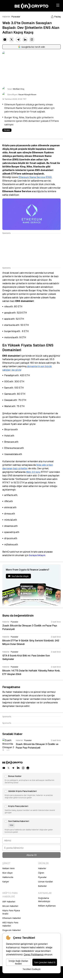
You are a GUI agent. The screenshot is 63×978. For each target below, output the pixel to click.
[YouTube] (4, 39)
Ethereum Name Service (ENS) (35, 177)
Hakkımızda (7, 877)
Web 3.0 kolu (33, 472)
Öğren (41, 872)
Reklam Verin (8, 868)
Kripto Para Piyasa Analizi (11, 912)
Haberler (6, 16)
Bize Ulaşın (7, 872)
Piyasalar (15, 16)
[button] (31, 779)
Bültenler (42, 886)
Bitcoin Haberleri (10, 906)
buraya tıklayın (37, 555)
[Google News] (27, 767)
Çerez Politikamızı (34, 954)
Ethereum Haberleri (11, 918)
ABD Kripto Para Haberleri (10, 924)
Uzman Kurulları (45, 881)
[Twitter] (11, 39)
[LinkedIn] (25, 39)
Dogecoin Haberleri (11, 930)
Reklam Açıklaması (47, 905)
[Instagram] (31, 39)
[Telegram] (18, 39)
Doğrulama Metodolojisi (44, 900)
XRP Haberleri (8, 901)
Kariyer (5, 881)
